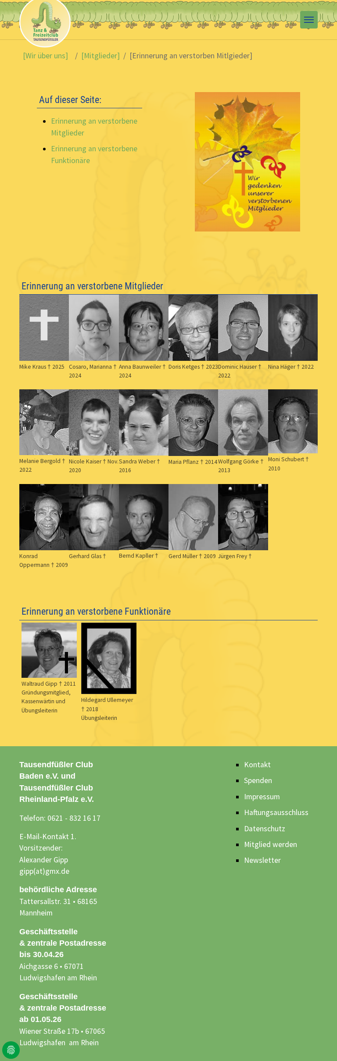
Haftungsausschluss (276, 812)
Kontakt (257, 764)
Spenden (258, 780)
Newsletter (262, 860)
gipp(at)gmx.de (44, 871)
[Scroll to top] (316, 1040)
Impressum (262, 796)
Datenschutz (264, 828)
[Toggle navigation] (309, 19)
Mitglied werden (270, 844)
